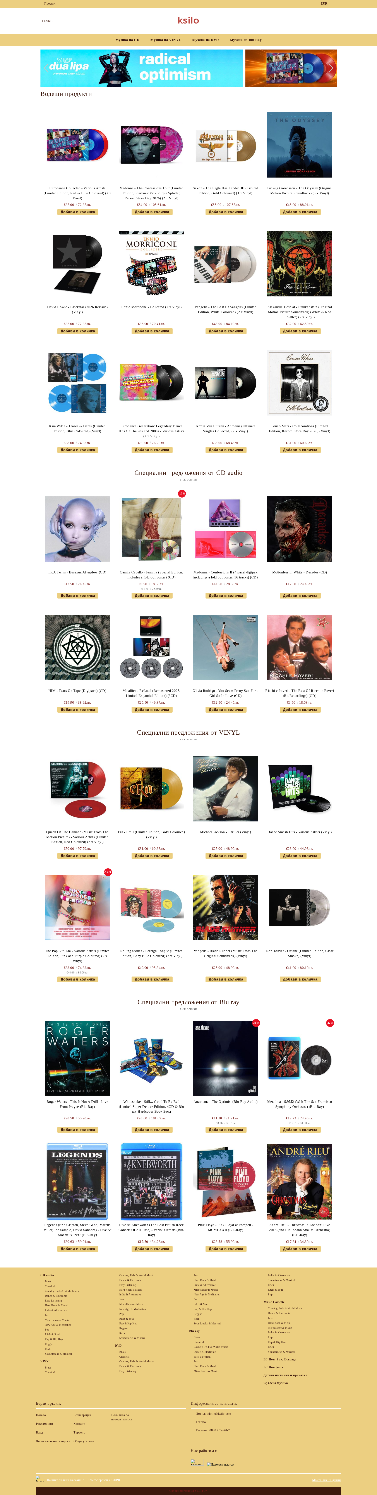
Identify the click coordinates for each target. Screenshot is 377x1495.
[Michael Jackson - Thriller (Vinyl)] (225, 788)
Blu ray (194, 1331)
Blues (48, 1281)
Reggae (49, 1344)
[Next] (329, 68)
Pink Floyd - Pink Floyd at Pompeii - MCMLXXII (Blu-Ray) (225, 1227)
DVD (118, 1345)
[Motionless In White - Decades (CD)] (299, 529)
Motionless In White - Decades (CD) (299, 572)
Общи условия (84, 1441)
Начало (41, 1415)
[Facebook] (334, 3)
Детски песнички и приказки (285, 1375)
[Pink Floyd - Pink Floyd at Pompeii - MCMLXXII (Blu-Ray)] (225, 1181)
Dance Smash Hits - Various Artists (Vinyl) (299, 832)
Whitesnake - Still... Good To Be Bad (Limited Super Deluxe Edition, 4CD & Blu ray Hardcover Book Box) (151, 1107)
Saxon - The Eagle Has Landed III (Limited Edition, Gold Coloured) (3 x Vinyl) (225, 190)
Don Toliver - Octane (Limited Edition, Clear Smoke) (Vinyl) (299, 953)
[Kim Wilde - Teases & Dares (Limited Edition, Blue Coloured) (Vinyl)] (77, 383)
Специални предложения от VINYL (188, 732)
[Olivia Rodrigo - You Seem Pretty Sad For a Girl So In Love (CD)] (225, 647)
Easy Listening (53, 1300)
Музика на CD (127, 40)
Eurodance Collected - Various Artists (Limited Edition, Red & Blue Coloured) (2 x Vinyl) (77, 193)
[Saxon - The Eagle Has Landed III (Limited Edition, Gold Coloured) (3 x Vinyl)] (225, 145)
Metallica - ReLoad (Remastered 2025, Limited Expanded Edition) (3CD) (151, 693)
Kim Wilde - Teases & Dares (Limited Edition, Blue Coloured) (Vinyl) (77, 428)
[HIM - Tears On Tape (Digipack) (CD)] (77, 647)
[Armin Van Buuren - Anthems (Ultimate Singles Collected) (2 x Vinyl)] (225, 383)
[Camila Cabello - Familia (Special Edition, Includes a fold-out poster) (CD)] (151, 529)
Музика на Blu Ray (246, 40)
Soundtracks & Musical (58, 1353)
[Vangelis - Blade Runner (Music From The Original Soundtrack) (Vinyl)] (225, 907)
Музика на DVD (205, 40)
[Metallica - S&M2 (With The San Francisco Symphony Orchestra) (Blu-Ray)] (299, 1058)
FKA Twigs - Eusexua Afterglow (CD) (77, 572)
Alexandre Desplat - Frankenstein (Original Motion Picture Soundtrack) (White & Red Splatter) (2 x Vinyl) (299, 312)
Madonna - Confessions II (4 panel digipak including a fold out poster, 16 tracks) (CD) (225, 574)
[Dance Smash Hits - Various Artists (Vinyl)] (299, 788)
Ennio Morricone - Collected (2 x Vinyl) (151, 307)
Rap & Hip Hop (54, 1339)
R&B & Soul (52, 1334)
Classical (50, 1286)
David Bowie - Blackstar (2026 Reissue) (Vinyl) (77, 309)
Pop (47, 1329)
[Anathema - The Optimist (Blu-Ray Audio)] (225, 1058)
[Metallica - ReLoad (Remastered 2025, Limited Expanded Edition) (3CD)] (151, 647)
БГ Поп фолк (273, 1367)
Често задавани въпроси (53, 1441)
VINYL (45, 1361)
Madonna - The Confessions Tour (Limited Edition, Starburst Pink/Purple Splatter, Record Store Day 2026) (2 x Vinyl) (151, 193)
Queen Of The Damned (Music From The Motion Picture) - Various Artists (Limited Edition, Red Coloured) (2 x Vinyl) (77, 837)
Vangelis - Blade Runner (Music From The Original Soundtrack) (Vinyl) (225, 953)
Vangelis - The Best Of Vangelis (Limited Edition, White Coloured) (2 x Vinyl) (225, 309)
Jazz (47, 1315)
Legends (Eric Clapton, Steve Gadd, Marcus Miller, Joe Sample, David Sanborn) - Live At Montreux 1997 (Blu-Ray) (77, 1230)
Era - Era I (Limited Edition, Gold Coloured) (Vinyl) (151, 834)
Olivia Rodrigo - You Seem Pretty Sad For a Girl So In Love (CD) (226, 693)
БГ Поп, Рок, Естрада (280, 1359)
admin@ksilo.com (219, 1413)
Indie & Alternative (56, 1310)
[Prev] (47, 68)
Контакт (79, 1423)
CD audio (47, 1275)
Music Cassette (274, 1302)
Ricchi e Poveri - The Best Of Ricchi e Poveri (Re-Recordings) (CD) (299, 693)
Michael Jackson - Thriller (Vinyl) (225, 832)
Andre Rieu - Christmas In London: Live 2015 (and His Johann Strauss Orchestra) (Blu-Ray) (299, 1230)
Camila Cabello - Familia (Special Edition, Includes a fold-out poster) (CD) (151, 574)
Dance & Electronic (56, 1295)
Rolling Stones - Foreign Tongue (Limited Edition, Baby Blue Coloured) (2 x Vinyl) (151, 953)
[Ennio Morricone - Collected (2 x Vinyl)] (151, 263)
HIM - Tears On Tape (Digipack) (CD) (77, 691)
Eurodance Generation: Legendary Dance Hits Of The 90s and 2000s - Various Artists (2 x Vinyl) (151, 431)
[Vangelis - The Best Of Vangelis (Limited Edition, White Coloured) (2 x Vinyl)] (225, 263)
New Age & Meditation (58, 1324)
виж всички (188, 479)
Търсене (79, 1432)
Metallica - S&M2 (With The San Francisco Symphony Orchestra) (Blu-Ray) (299, 1104)
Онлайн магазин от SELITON (188, 1490)
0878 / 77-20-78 (220, 1430)
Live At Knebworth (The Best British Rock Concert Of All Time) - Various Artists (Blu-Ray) (151, 1230)
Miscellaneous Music (57, 1320)
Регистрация (82, 1415)
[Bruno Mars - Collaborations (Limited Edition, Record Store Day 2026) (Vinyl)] (299, 383)
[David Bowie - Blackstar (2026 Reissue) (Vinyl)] (77, 263)
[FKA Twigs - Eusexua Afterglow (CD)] (77, 529)
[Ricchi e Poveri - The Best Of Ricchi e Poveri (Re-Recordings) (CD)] (299, 647)
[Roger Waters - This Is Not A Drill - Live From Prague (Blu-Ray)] (77, 1058)
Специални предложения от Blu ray (188, 1002)
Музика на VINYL (165, 40)
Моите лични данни (326, 1480)
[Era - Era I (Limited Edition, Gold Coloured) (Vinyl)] (151, 788)
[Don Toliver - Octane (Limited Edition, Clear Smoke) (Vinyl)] (299, 907)
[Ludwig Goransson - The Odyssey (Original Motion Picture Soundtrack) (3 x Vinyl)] (299, 145)
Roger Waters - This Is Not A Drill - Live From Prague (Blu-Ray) (77, 1104)
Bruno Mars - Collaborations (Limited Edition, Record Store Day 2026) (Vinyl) (299, 428)
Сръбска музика (276, 1383)
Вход (39, 1432)
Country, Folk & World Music (62, 1291)
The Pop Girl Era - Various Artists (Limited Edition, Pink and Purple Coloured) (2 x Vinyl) (77, 956)
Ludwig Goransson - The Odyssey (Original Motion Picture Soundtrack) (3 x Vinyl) (299, 190)
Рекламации (44, 1423)
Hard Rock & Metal (56, 1305)
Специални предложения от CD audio (188, 472)
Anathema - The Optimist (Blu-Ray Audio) (226, 1101)
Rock (48, 1349)
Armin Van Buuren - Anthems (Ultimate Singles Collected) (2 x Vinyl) (225, 428)
